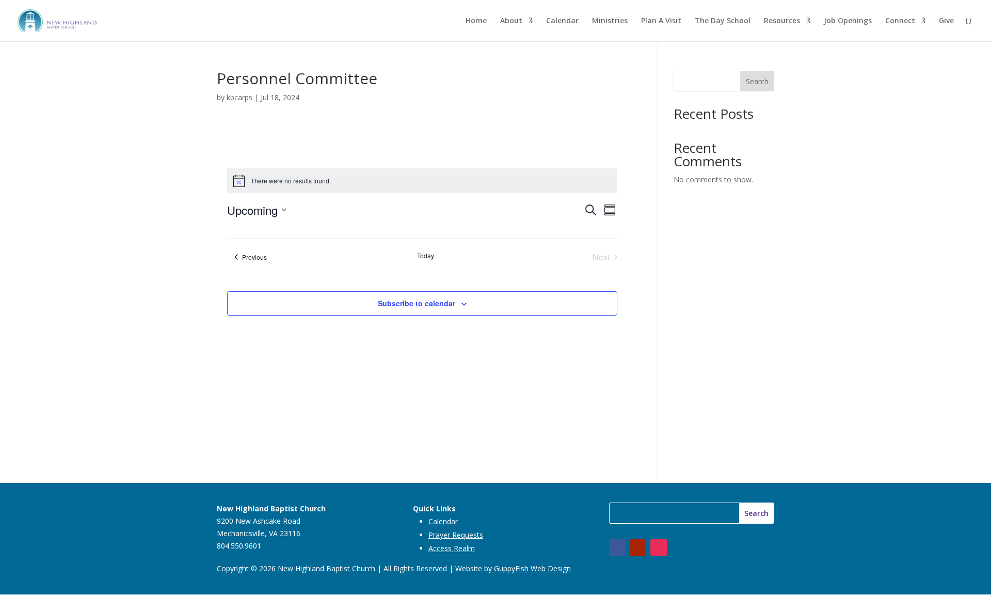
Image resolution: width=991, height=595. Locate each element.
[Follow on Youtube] (638, 547)
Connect (900, 21)
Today (425, 256)
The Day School (722, 21)
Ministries (610, 21)
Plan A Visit (661, 21)
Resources (782, 21)
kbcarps (239, 97)
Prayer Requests (455, 535)
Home (476, 21)
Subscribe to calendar (416, 303)
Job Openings (848, 21)
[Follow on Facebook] (617, 547)
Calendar (562, 21)
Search (757, 81)
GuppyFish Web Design (532, 568)
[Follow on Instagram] (658, 547)
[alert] (422, 180)
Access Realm (451, 548)
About (511, 21)
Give (946, 21)
